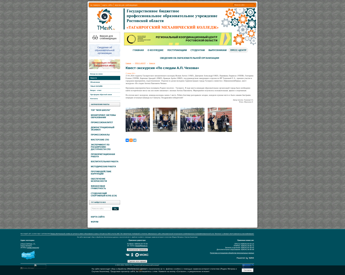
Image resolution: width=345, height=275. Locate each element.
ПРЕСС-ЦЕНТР (238, 50)
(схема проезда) (33, 248)
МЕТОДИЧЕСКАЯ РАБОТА (103, 166)
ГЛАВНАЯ (138, 50)
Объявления (95, 82)
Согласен (247, 270)
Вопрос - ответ (95, 90)
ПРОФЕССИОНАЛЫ (100, 135)
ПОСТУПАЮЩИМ (177, 50)
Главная (128, 63)
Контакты (94, 99)
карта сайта (107, 5)
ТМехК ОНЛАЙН (96, 86)
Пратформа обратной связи (101, 94)
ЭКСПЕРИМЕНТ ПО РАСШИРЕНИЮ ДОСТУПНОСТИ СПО (101, 147)
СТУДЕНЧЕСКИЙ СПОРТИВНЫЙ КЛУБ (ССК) (104, 194)
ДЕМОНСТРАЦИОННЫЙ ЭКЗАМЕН (102, 128)
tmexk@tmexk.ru (141, 246)
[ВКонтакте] (127, 140)
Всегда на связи (96, 74)
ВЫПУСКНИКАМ (217, 50)
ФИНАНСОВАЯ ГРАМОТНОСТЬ (98, 187)
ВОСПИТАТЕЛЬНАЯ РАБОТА (104, 161)
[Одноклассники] (131, 140)
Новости (93, 78)
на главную (95, 5)
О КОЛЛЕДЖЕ (156, 50)
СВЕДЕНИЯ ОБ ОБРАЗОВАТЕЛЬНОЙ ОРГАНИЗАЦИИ (189, 58)
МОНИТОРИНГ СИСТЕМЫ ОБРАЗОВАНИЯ (103, 116)
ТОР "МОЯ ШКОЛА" (101, 110)
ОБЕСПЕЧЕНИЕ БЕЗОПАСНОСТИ (99, 180)
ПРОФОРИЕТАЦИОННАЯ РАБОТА (103, 155)
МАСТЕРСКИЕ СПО (100, 140)
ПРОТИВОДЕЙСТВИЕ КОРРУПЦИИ (101, 172)
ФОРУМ (94, 222)
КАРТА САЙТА (98, 217)
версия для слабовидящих (126, 5)
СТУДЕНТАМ (198, 50)
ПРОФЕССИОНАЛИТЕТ (102, 122)
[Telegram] (134, 140)
